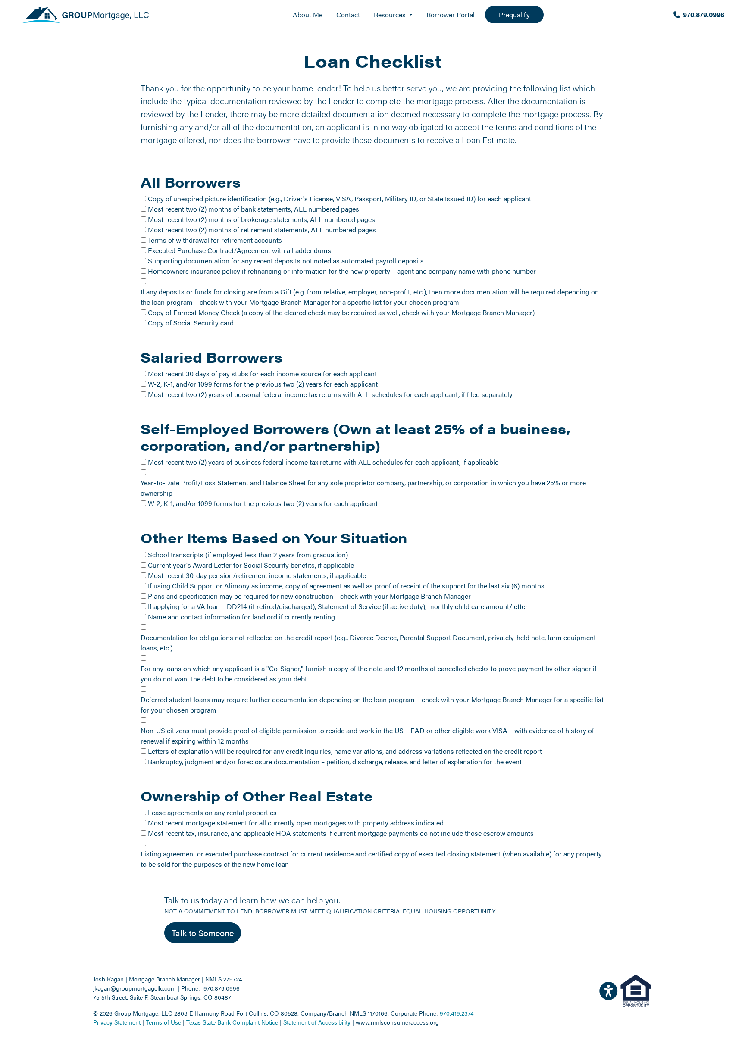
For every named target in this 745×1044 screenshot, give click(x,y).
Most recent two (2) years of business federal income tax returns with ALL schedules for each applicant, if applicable (323, 462)
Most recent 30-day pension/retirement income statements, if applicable (257, 575)
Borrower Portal (450, 14)
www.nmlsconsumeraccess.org (397, 1022)
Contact (348, 14)
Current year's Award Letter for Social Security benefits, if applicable (251, 565)
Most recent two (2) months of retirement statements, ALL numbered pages (262, 229)
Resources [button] (390, 14)
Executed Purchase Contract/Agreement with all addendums (239, 250)
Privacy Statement (117, 1022)
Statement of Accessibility (317, 1022)
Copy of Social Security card (191, 323)
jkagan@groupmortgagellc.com (134, 988)
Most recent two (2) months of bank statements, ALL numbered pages (253, 209)
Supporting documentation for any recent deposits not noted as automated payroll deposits (286, 261)
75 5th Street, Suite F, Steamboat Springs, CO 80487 (162, 997)
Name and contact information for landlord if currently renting (241, 617)
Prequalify (514, 14)
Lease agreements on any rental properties (212, 812)
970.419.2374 (457, 1013)
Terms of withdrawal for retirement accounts (215, 240)
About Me (307, 14)
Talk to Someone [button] (203, 932)
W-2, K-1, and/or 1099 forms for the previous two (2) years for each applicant (263, 384)
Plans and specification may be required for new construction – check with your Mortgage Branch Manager (309, 596)
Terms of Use (163, 1022)
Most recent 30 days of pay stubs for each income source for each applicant (262, 373)
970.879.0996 (702, 14)
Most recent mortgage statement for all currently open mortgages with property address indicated (296, 823)
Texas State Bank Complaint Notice (232, 1022)
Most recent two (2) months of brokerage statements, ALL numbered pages (261, 219)
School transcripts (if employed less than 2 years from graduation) (248, 555)
